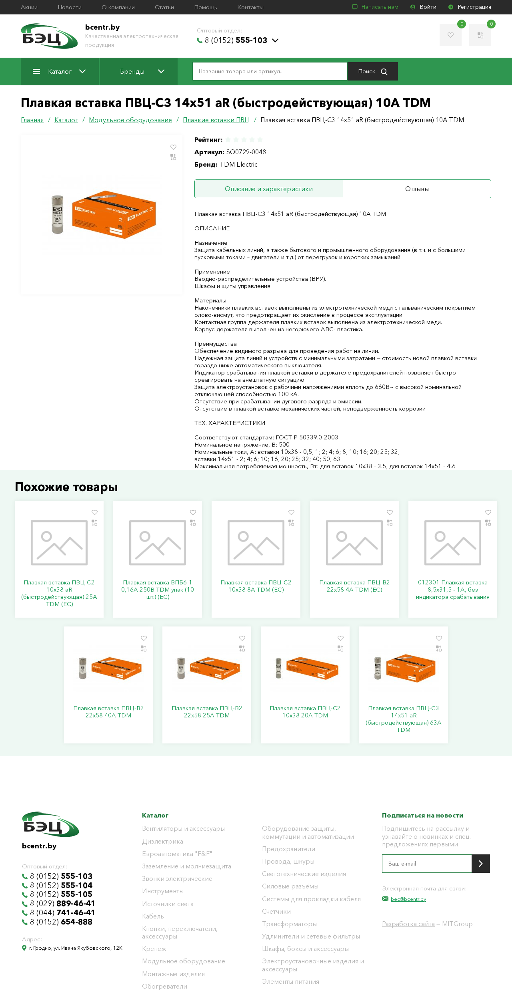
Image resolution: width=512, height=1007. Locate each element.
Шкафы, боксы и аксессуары (305, 949)
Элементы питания (290, 981)
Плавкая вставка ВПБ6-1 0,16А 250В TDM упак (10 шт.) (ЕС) (157, 589)
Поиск (367, 71)
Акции (29, 7)
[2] (236, 139)
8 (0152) (236, 40)
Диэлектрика (162, 841)
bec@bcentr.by (408, 899)
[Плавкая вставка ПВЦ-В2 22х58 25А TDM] (206, 668)
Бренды (132, 71)
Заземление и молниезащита (186, 866)
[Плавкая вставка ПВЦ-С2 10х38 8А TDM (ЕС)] (256, 543)
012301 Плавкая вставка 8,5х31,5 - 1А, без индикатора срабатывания (453, 589)
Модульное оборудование (183, 961)
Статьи (164, 7)
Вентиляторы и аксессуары (183, 828)
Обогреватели (164, 986)
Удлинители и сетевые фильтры (311, 936)
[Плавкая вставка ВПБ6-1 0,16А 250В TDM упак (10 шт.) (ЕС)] (157, 543)
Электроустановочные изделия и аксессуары (313, 965)
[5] (259, 139)
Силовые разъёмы (290, 886)
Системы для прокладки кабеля (311, 899)
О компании (118, 7)
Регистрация (474, 7)
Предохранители (288, 849)
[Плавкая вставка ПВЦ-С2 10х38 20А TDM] (305, 668)
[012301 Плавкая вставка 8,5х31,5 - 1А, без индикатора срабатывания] (452, 543)
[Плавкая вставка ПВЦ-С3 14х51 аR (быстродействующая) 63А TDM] (403, 668)
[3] (244, 139)
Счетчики (276, 911)
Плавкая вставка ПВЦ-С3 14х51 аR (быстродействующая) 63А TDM (404, 719)
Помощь (205, 7)
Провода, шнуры (288, 861)
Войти (428, 7)
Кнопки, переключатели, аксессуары (180, 932)
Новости (70, 7)
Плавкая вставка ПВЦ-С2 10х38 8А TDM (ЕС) (256, 586)
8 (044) (63, 912)
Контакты (250, 7)
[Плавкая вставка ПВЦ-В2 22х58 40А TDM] (108, 668)
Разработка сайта (408, 924)
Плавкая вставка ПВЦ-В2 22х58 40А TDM (108, 712)
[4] (252, 139)
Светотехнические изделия (304, 874)
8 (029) (63, 903)
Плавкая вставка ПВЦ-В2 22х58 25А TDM (207, 712)
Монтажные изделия (173, 974)
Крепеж (154, 949)
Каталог (60, 71)
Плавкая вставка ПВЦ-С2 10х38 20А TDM (305, 712)
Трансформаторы (289, 924)
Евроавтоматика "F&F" (177, 854)
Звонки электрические (177, 878)
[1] (228, 139)
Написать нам (380, 7)
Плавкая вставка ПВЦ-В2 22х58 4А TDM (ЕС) (354, 586)
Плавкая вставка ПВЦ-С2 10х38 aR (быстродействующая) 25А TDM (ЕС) (59, 593)
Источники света (168, 904)
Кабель (153, 916)
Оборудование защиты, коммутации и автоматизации (308, 832)
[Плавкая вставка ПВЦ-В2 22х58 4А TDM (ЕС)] (354, 543)
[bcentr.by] (49, 36)
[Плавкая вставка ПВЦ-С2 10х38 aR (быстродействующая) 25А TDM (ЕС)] (59, 543)
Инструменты (163, 891)
